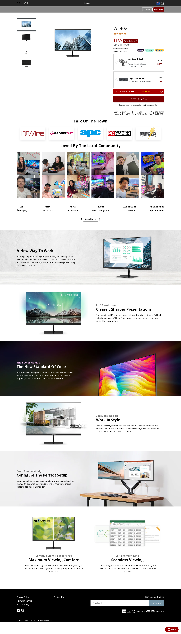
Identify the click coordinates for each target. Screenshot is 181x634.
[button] (120, 33)
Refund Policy (23, 604)
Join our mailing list (154, 597)
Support (87, 3)
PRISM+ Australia (29, 620)
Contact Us (59, 597)
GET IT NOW (139, 99)
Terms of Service (24, 600)
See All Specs (91, 219)
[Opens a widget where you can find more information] (172, 630)
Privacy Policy (23, 597)
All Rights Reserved (45, 620)
